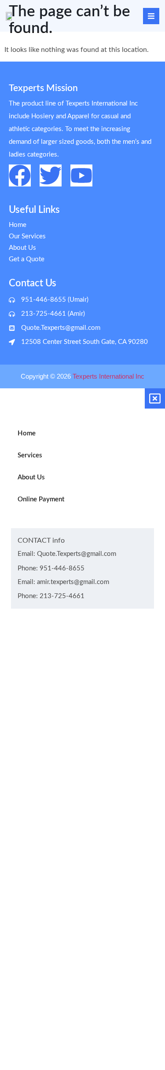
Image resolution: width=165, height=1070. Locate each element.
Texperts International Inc (108, 376)
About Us (31, 477)
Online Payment (41, 499)
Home (27, 433)
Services (30, 455)
